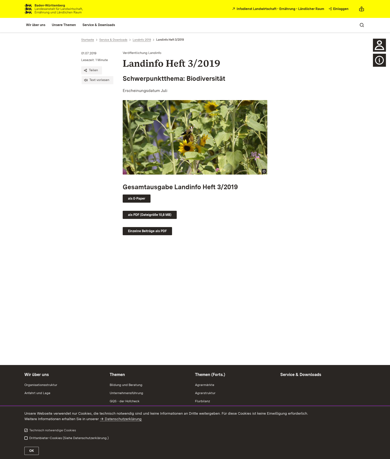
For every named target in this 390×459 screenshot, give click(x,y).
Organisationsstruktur (40, 385)
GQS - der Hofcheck (125, 401)
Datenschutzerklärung (123, 419)
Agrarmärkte (204, 385)
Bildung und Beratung (126, 385)
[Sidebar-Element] (379, 60)
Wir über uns (36, 374)
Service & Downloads (300, 374)
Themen (117, 374)
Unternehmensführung (126, 393)
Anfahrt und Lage (37, 393)
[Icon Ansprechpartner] (379, 45)
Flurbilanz (202, 401)
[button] (91, 70)
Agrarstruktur (205, 393)
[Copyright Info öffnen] (264, 171)
